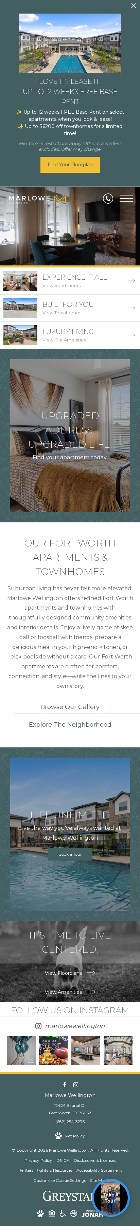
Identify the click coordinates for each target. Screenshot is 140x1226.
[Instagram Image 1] (21, 1050)
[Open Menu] (126, 199)
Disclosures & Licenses (95, 1160)
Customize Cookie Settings (59, 1180)
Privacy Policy (38, 1160)
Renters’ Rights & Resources (45, 1170)
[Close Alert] (133, 7)
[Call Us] (108, 198)
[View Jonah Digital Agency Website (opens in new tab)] (92, 1214)
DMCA (63, 1160)
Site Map (98, 1180)
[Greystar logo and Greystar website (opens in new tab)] (70, 1199)
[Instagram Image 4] (118, 1050)
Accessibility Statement (99, 1170)
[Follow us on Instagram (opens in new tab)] (75, 1085)
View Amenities (64, 992)
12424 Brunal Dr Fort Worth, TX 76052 (70, 1109)
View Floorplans (64, 973)
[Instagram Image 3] (85, 1050)
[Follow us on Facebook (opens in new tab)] (64, 1085)
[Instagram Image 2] (53, 1050)
